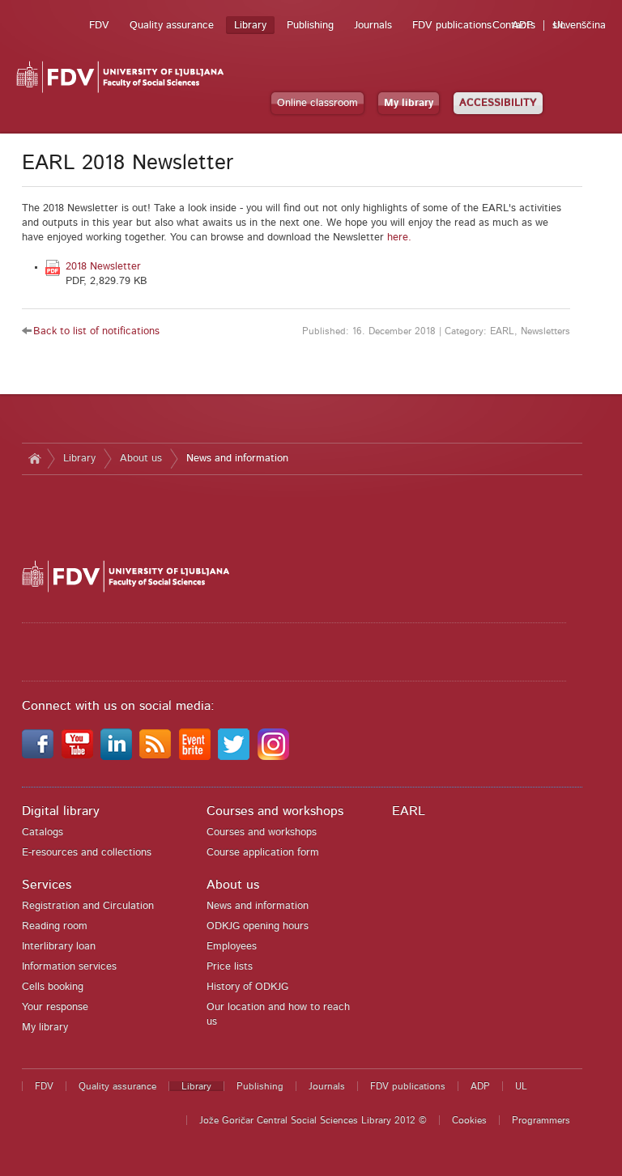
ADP (522, 25)
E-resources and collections (86, 852)
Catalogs (42, 832)
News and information (237, 458)
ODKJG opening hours (258, 926)
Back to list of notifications (96, 331)
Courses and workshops (275, 811)
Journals (373, 25)
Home (34, 459)
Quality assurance (172, 25)
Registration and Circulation (88, 906)
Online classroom (317, 103)
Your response (55, 1007)
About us (141, 458)
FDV (99, 25)
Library (250, 25)
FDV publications (452, 25)
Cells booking (52, 987)
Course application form (263, 852)
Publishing (310, 25)
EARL (408, 811)
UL (559, 25)
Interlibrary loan (59, 946)
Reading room (54, 926)
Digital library (61, 811)
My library (408, 103)
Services (46, 884)
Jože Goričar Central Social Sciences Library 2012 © (313, 1120)
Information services (69, 967)
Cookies (469, 1120)
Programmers (541, 1120)
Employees (232, 946)
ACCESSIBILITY (498, 103)
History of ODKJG (247, 987)
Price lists (230, 967)
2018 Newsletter (103, 266)
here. (399, 237)
